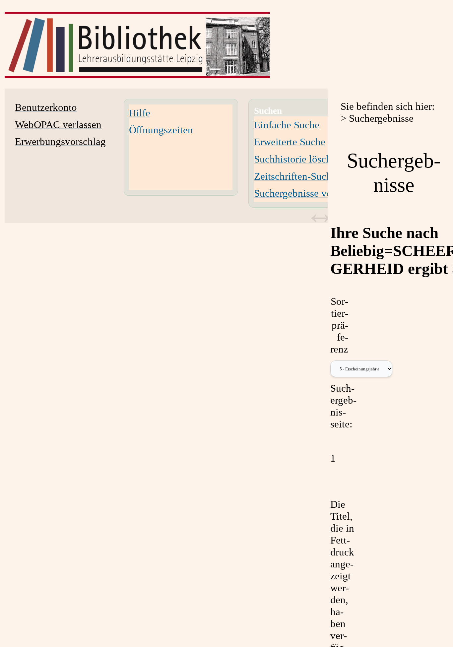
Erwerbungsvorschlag (60, 141)
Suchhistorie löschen (297, 159)
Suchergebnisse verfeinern (309, 193)
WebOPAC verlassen (58, 124)
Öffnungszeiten (161, 130)
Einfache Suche (286, 125)
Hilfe (139, 113)
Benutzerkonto (46, 107)
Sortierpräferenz (339, 325)
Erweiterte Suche (289, 142)
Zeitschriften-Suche (295, 176)
